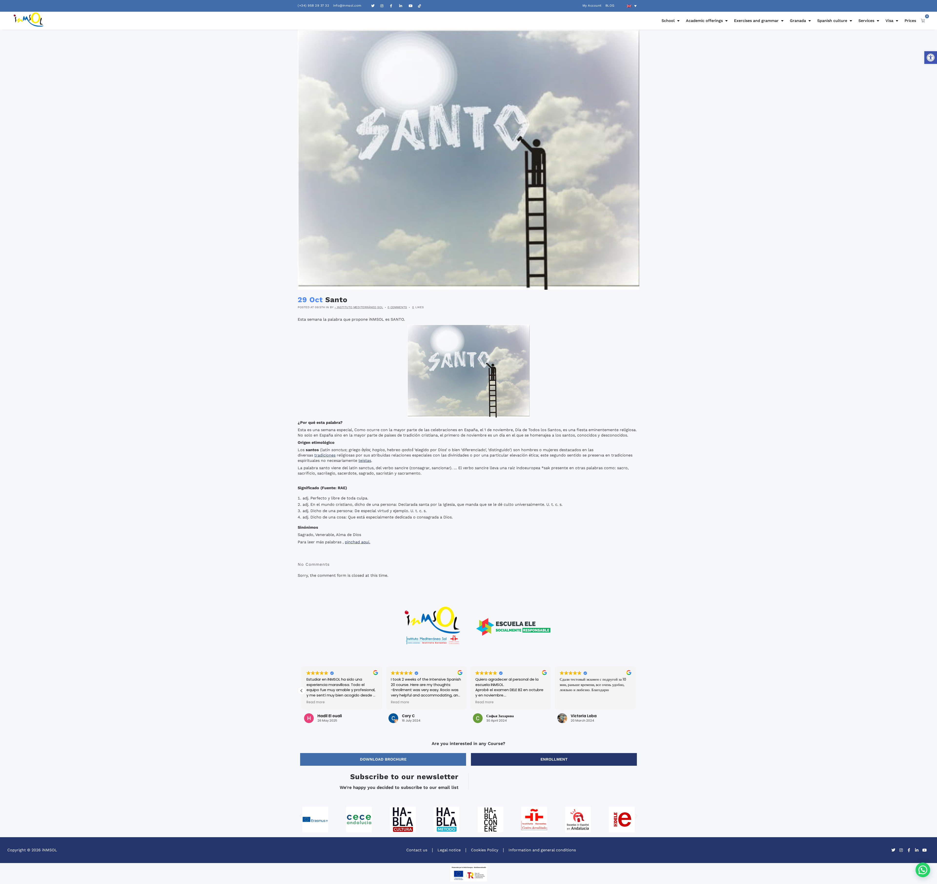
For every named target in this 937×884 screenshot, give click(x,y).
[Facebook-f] (909, 850)
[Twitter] (893, 850)
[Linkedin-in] (917, 850)
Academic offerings (704, 20)
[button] (930, 57)
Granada (798, 20)
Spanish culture (832, 20)
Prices (910, 20)
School (668, 20)
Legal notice (449, 850)
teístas (364, 460)
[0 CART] (923, 20)
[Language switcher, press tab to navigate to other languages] (631, 5)
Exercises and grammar (756, 20)
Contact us (416, 850)
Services (866, 20)
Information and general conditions (542, 850)
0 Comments (397, 307)
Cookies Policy (484, 850)
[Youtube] (924, 850)
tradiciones (325, 455)
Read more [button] (315, 702)
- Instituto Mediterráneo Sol (359, 307)
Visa (889, 20)
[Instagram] (901, 850)
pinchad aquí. (357, 542)
